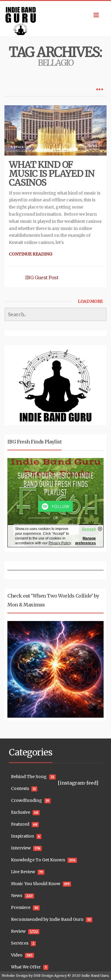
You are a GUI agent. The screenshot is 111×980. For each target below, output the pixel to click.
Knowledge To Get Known (38, 860)
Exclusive (20, 812)
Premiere (20, 907)
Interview (21, 848)
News (92, 145)
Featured (20, 824)
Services (19, 943)
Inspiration (22, 836)
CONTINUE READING (30, 254)
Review (18, 931)
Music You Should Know (35, 883)
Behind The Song (29, 776)
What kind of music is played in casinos (52, 173)
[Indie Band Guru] (55, 19)
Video (16, 955)
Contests (20, 788)
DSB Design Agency (50, 975)
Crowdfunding (26, 800)
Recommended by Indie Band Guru (47, 919)
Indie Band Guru (95, 975)
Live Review (23, 871)
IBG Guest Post (41, 277)
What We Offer (26, 967)
